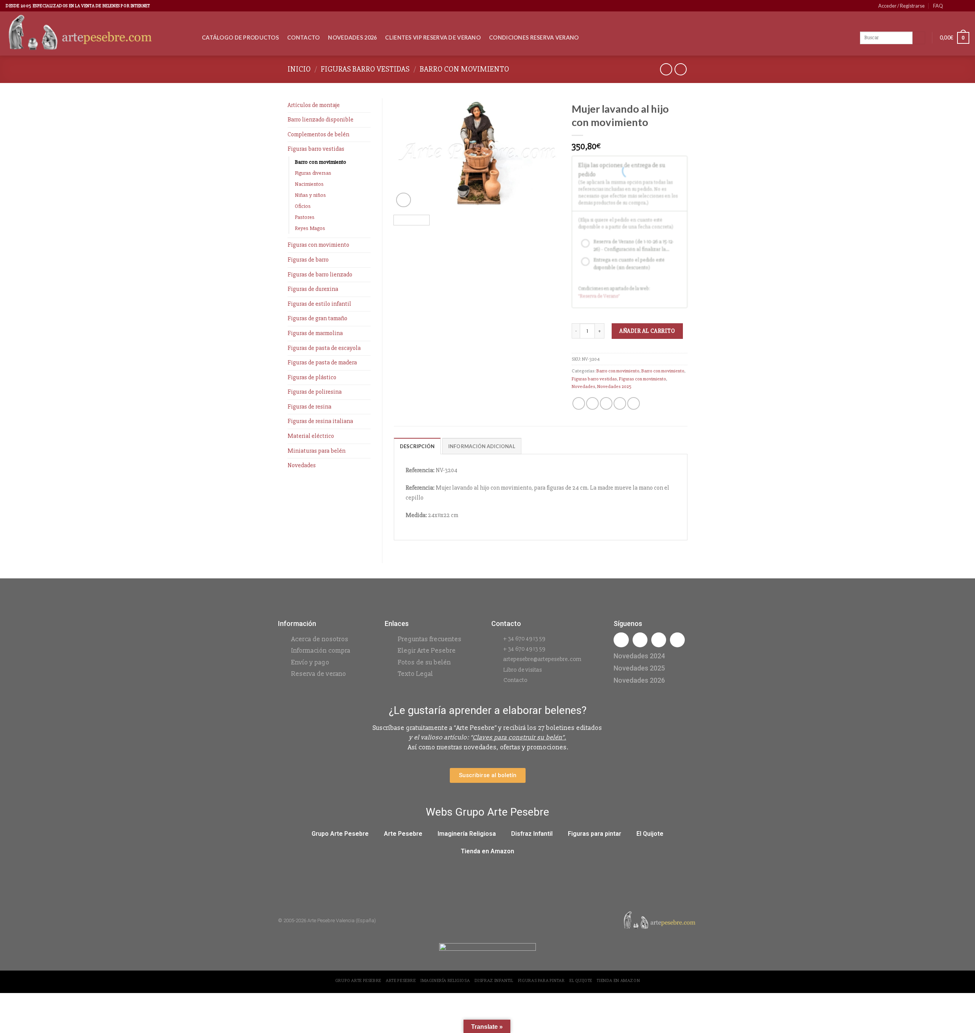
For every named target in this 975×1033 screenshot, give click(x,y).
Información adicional (481, 446)
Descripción (417, 446)
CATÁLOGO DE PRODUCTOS (240, 37)
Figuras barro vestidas (365, 69)
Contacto (303, 37)
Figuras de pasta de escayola (324, 348)
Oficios (303, 206)
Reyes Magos (310, 228)
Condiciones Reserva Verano (534, 37)
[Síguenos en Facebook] (951, 5)
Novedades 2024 (639, 656)
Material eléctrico (311, 436)
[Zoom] (403, 200)
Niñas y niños (310, 195)
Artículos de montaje (314, 105)
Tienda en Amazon (487, 851)
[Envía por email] (606, 403)
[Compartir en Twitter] (592, 403)
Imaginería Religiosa (467, 833)
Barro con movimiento (464, 69)
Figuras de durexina (313, 289)
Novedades (302, 465)
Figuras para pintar (594, 833)
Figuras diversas (313, 173)
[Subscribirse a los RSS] (965, 5)
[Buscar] (919, 38)
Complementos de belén (318, 134)
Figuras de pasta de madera (322, 362)
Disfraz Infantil (532, 833)
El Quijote (649, 833)
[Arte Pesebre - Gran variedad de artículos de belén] (98, 33)
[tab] (417, 446)
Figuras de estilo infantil (319, 304)
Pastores (305, 217)
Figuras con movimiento (318, 245)
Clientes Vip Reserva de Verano (433, 37)
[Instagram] (640, 639)
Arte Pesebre (403, 833)
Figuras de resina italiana (320, 421)
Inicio (299, 69)
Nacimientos (309, 184)
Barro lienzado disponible (320, 119)
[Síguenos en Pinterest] (958, 5)
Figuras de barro (308, 259)
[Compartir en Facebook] (578, 403)
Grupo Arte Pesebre (340, 833)
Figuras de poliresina (315, 392)
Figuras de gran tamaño (317, 318)
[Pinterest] (677, 639)
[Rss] (658, 639)
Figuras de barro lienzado (320, 274)
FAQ (938, 6)
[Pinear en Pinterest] (620, 403)
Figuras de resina (309, 406)
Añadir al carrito (647, 331)
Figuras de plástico (312, 377)
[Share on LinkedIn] (633, 403)
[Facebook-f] (621, 639)
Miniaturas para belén (316, 451)
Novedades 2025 (614, 386)
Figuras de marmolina (315, 333)
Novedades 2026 (352, 37)
